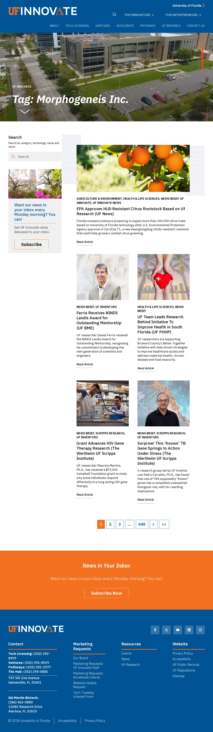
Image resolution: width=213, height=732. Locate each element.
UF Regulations (184, 670)
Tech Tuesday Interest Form (84, 695)
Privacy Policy (183, 653)
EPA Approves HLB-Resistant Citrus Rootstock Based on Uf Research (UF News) (131, 211)
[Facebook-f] (155, 630)
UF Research (171, 26)
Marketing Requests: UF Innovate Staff (89, 666)
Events (126, 653)
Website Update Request (85, 685)
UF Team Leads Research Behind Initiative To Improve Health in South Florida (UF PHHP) (160, 324)
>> (164, 524)
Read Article (85, 242)
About (54, 26)
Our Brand (80, 658)
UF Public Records (186, 665)
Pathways (147, 26)
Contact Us (196, 26)
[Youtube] (177, 630)
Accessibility (182, 659)
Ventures (102, 26)
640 (141, 524)
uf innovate (21, 86)
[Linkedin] (189, 630)
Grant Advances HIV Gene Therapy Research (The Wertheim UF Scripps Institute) (100, 450)
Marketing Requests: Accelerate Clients (88, 675)
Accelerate (125, 26)
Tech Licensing (77, 26)
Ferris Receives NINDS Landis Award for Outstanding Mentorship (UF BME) (99, 320)
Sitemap (179, 676)
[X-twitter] (166, 630)
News (125, 659)
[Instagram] (200, 630)
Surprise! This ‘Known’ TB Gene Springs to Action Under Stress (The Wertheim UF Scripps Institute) (161, 453)
